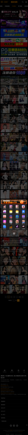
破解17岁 (23, 223)
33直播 (5, 223)
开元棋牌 (17, 213)
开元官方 (17, 218)
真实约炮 (10, 208)
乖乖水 (23, 208)
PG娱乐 (11, 218)
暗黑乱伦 (17, 223)
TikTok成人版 (17, 228)
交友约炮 (4, 208)
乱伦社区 (4, 228)
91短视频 (23, 228)
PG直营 (23, 218)
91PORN (10, 228)
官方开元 (23, 213)
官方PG (11, 213)
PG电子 (4, 218)
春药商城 (17, 208)
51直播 (11, 223)
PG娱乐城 (4, 213)
